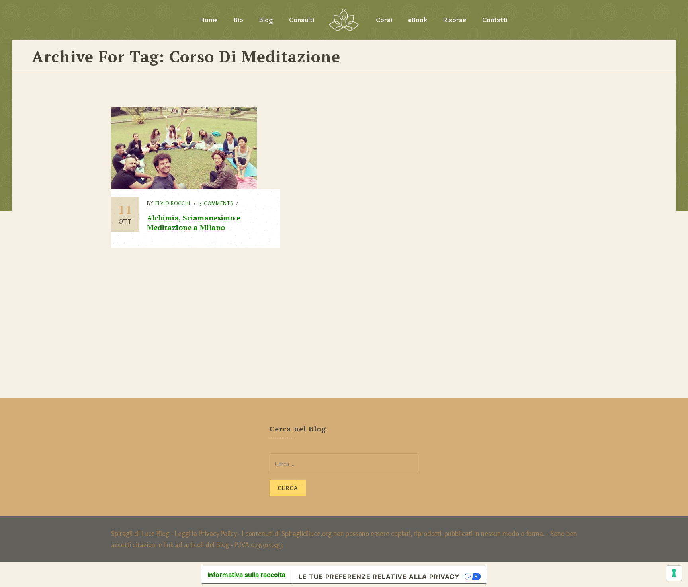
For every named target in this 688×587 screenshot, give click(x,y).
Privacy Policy (217, 533)
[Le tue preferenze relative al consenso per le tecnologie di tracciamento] (674, 573)
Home (209, 20)
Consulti (301, 20)
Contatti (495, 20)
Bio (238, 20)
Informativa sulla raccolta (246, 575)
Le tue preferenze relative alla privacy (379, 577)
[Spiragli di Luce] (344, 20)
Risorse (454, 20)
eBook (417, 20)
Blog (266, 20)
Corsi (384, 20)
